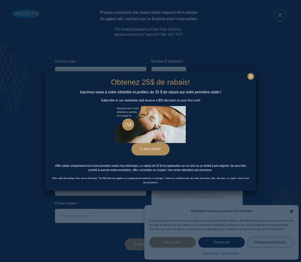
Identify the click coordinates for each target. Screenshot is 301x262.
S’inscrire (150, 149)
